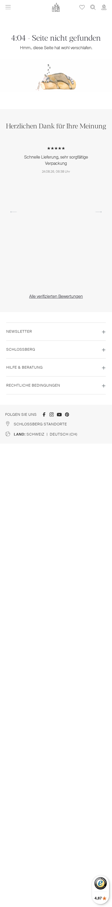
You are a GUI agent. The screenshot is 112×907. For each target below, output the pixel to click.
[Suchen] (93, 7)
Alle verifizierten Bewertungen (56, 296)
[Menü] (8, 7)
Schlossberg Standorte (40, 424)
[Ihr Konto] (104, 7)
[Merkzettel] (82, 7)
